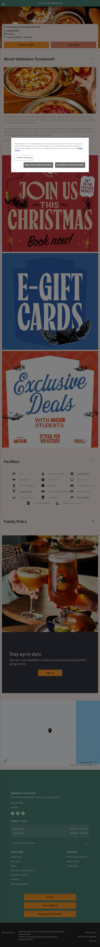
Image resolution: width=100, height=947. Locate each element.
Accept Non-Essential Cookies (70, 165)
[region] (50, 155)
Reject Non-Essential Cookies (38, 165)
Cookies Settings (24, 158)
